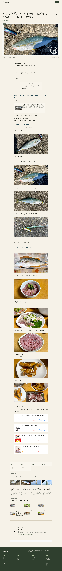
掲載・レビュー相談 (30, 534)
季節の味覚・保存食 (34, 560)
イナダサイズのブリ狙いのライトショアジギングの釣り (31, 85)
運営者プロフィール (49, 558)
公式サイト (24, 534)
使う (3, 559)
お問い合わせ (48, 559)
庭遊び (33, 559)
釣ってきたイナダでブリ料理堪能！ (29, 88)
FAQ (47, 560)
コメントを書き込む (31, 540)
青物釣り (7, 20)
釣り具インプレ (19, 557)
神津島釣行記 (33, 558)
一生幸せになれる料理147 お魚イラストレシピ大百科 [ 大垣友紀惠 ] (33, 435)
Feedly (47, 563)
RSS (46, 564)
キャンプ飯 (18, 559)
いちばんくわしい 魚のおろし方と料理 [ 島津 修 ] (30, 446)
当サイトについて (48, 557)
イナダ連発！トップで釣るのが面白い (29, 86)
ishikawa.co (48, 565)
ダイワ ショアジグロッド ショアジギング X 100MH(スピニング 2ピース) (34, 415)
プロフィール (20, 534)
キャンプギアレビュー (20, 558)
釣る (3, 557)
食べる (3, 558)
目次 (29, 83)
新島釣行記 (33, 557)
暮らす (3, 560)
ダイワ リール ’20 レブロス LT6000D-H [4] (29, 425)
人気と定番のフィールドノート (7, 563)
